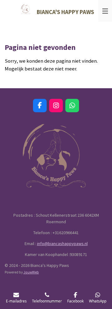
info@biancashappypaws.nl (62, 243)
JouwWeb (31, 272)
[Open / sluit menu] (105, 11)
